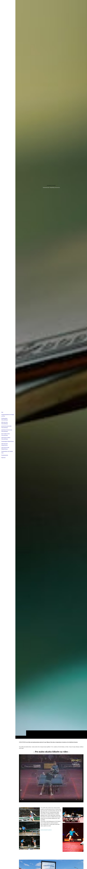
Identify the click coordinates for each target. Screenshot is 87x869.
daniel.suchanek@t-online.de (46, 829)
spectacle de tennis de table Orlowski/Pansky (6, 427)
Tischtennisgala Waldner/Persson (7, 441)
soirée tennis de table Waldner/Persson (5, 448)
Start (2, 412)
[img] (51, 369)
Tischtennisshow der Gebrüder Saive (7, 452)
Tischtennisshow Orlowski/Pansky (4, 419)
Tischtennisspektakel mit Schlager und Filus (7, 415)
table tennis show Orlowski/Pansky (4, 423)
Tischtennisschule (4, 455)
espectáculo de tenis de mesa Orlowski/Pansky (6, 430)
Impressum (3, 457)
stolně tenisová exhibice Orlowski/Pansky (5, 438)
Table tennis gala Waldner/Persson (4, 444)
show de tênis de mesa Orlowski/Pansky (5, 434)
